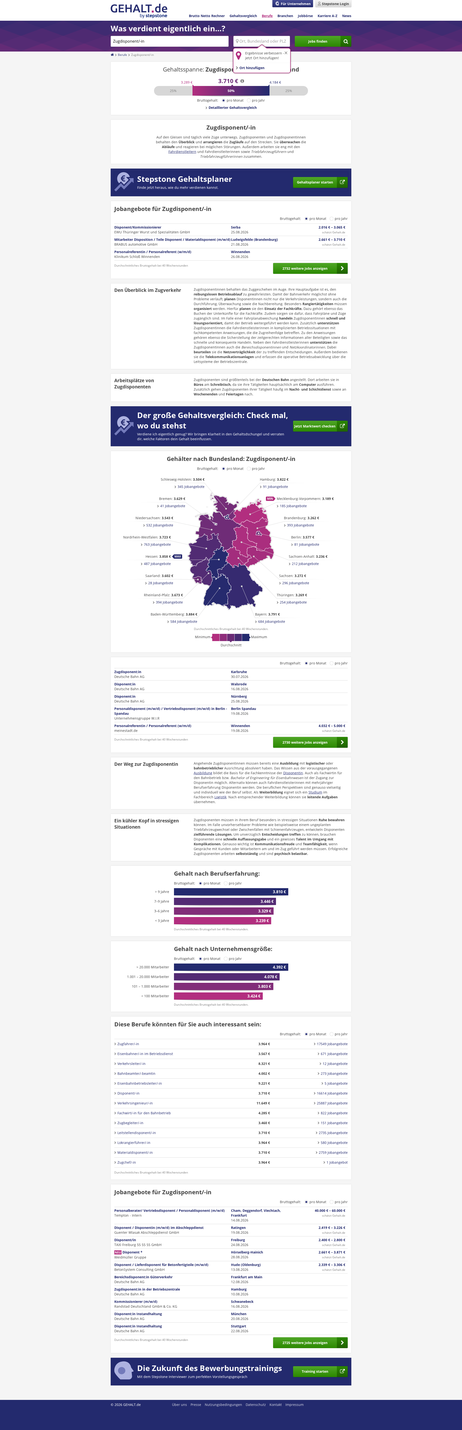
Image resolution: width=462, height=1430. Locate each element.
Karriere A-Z (327, 15)
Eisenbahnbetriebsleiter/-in (139, 1083)
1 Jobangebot (337, 1162)
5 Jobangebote (336, 1083)
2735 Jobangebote (333, 1132)
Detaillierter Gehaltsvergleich (233, 107)
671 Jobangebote (334, 1053)
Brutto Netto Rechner (207, 15)
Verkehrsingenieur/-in (135, 1103)
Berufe (267, 15)
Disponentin (293, 773)
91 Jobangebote (275, 486)
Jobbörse (305, 15)
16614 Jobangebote (332, 1093)
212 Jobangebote (305, 563)
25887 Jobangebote (332, 1103)
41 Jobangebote (172, 506)
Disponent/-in (128, 1093)
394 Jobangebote (169, 602)
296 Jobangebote (295, 583)
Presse (196, 1404)
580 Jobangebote (334, 1142)
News (346, 15)
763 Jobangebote (157, 544)
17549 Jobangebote (332, 1044)
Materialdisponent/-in (135, 1152)
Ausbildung (203, 773)
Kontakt (276, 1404)
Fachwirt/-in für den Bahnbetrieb (144, 1113)
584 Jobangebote (183, 621)
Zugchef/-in (126, 1162)
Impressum (294, 1404)
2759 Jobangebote (333, 1152)
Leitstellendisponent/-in (136, 1132)
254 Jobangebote (293, 602)
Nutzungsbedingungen (223, 1404)
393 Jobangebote (300, 525)
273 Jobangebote (334, 1073)
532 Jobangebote (159, 525)
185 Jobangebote (293, 506)
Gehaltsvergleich (243, 15)
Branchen (285, 15)
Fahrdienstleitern (182, 151)
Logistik (220, 797)
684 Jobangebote (271, 621)
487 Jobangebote (157, 563)
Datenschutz (256, 1404)
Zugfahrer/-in (128, 1044)
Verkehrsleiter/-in (131, 1063)
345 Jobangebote (191, 486)
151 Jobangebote (334, 1123)
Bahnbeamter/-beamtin (136, 1073)
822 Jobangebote (334, 1113)
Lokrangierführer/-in (133, 1142)
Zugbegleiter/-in (130, 1123)
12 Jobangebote (335, 1063)
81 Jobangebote (306, 544)
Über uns (179, 1404)
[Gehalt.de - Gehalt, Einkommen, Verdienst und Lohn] (139, 11)
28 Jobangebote (160, 583)
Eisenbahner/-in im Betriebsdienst (145, 1053)
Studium (315, 792)
